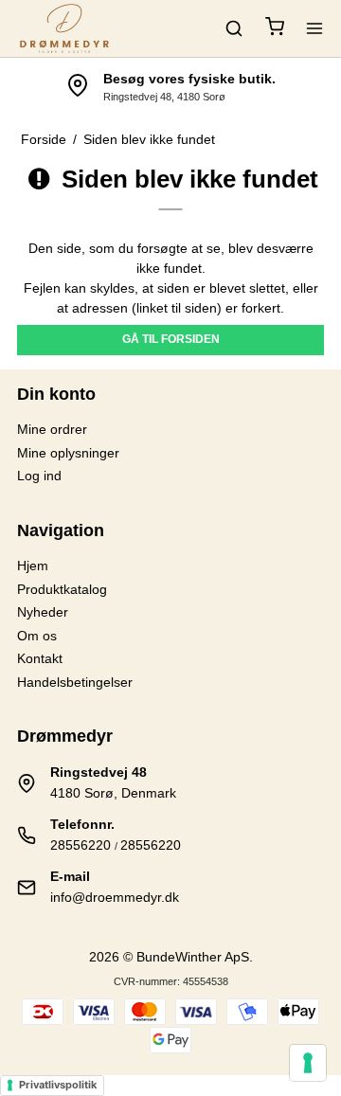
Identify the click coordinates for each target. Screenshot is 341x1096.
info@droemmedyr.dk (114, 897)
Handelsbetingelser (75, 682)
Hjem (32, 565)
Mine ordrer (52, 429)
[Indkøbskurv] (274, 29)
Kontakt (40, 658)
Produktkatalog (62, 589)
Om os (37, 635)
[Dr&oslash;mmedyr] (64, 28)
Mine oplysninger (68, 452)
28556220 (80, 845)
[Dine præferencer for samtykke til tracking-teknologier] (308, 1063)
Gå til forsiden (171, 339)
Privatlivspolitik (58, 1084)
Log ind (39, 475)
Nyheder (42, 612)
